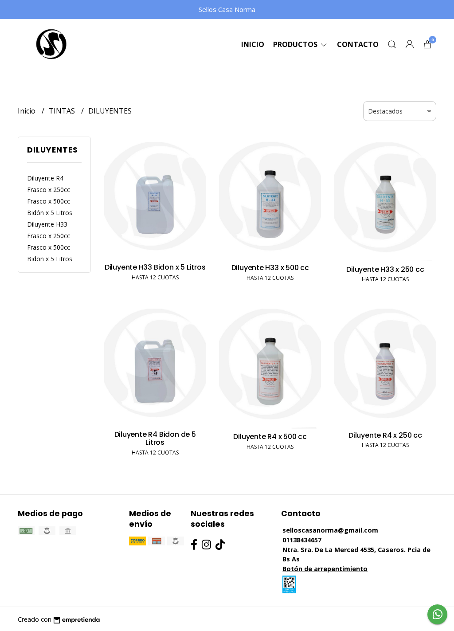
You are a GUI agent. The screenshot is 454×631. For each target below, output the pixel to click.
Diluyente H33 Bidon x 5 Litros (155, 267)
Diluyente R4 (45, 178)
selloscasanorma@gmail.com (330, 530)
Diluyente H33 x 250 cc (385, 269)
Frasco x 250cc (48, 189)
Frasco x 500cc (48, 201)
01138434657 (301, 540)
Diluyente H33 (47, 224)
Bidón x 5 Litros (49, 212)
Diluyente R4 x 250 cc (385, 435)
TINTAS (63, 111)
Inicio (252, 44)
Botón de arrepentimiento (325, 568)
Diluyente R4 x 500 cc (270, 436)
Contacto (358, 44)
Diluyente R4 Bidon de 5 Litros (155, 438)
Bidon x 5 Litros (49, 259)
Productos (296, 44)
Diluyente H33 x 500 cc (270, 268)
